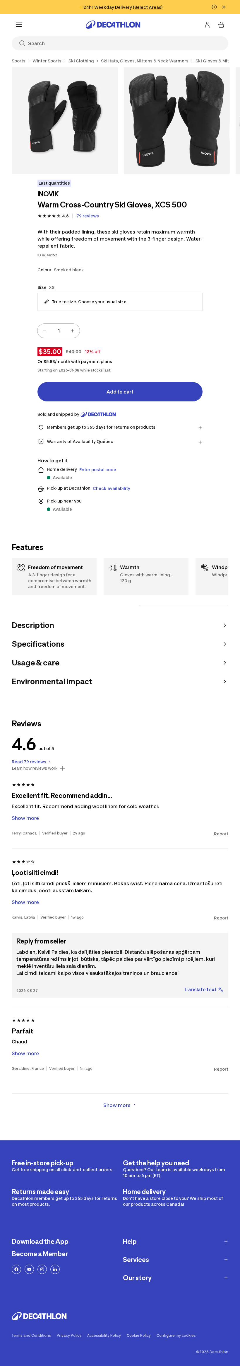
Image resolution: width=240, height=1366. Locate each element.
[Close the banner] (223, 7)
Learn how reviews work (35, 768)
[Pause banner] (214, 7)
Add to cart (120, 392)
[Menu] (19, 25)
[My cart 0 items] (221, 25)
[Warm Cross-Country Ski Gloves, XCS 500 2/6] (177, 120)
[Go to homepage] (112, 25)
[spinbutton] (59, 331)
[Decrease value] (44, 331)
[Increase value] (73, 331)
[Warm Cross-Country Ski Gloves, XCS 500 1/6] (65, 120)
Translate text (200, 989)
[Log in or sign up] (207, 25)
